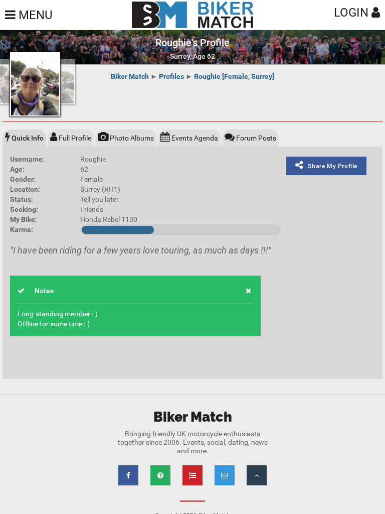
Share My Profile (332, 166)
